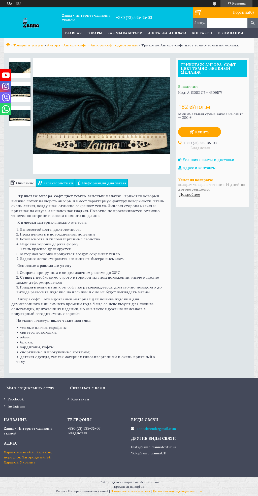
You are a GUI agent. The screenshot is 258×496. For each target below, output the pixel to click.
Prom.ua (152, 482)
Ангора (53, 45)
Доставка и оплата (167, 33)
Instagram (16, 406)
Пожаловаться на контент (131, 491)
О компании (230, 33)
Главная (73, 33)
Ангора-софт (75, 45)
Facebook (16, 399)
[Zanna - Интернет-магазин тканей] (31, 22)
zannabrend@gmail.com (156, 428)
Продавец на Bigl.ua (129, 486)
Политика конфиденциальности (177, 491)
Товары (94, 33)
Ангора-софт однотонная (114, 45)
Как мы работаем (125, 33)
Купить (202, 131)
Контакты (202, 33)
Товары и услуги (28, 45)
